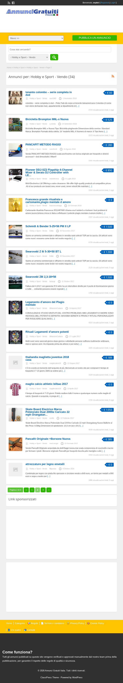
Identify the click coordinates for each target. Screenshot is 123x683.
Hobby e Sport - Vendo (35, 67)
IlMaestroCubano (56, 308)
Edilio (51, 231)
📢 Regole (33, 623)
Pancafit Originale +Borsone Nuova (47, 438)
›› (48, 490)
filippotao (52, 469)
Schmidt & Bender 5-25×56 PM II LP (48, 226)
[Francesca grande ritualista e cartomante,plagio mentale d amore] (15, 211)
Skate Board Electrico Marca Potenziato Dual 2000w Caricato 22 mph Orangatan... (47, 412)
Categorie (20, 623)
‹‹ (26, 490)
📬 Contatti (29, 630)
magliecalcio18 (55, 363)
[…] (77, 106)
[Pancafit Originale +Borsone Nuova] (15, 450)
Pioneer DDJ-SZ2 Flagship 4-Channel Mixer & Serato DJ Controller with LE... (48, 172)
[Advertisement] (61, 23)
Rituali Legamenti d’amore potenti (47, 331)
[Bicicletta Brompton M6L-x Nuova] (15, 131)
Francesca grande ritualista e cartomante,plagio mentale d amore (48, 201)
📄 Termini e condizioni (52, 623)
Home (9, 67)
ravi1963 (52, 98)
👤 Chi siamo (14, 630)
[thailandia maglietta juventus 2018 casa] (15, 369)
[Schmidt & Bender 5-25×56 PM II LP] (15, 238)
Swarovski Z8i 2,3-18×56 (40, 276)
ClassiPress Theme (50, 677)
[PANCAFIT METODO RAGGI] (15, 156)
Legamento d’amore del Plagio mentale (44, 303)
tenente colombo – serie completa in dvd (48, 93)
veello (51, 418)
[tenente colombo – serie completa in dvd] (15, 104)
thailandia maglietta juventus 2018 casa (47, 358)
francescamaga (55, 205)
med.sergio (53, 443)
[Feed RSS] (8, 2)
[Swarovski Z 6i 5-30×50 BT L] (15, 263)
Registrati (105, 3)
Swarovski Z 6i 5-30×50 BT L (43, 251)
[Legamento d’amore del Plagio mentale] (15, 314)
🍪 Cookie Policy (95, 623)
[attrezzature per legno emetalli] (15, 476)
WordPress (77, 677)
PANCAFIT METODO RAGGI (43, 144)
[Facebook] (13, 2)
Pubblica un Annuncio (95, 37)
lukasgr (52, 281)
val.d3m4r (53, 149)
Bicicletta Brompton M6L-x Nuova (46, 119)
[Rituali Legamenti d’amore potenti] (15, 343)
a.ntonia (52, 124)
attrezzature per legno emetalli (45, 464)
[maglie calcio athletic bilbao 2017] (15, 395)
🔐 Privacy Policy (75, 623)
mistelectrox (54, 179)
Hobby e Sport (19, 67)
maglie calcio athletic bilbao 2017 (46, 383)
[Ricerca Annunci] (54, 57)
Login (113, 3)
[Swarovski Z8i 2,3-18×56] (15, 288)
